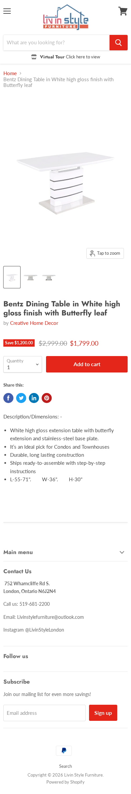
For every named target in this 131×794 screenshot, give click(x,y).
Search (65, 766)
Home (10, 73)
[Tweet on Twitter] (21, 398)
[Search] (119, 42)
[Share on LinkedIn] (34, 398)
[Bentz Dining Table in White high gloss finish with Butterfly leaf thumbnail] (12, 277)
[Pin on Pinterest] (47, 398)
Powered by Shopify (65, 782)
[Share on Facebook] (8, 398)
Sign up (103, 712)
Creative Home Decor (34, 323)
